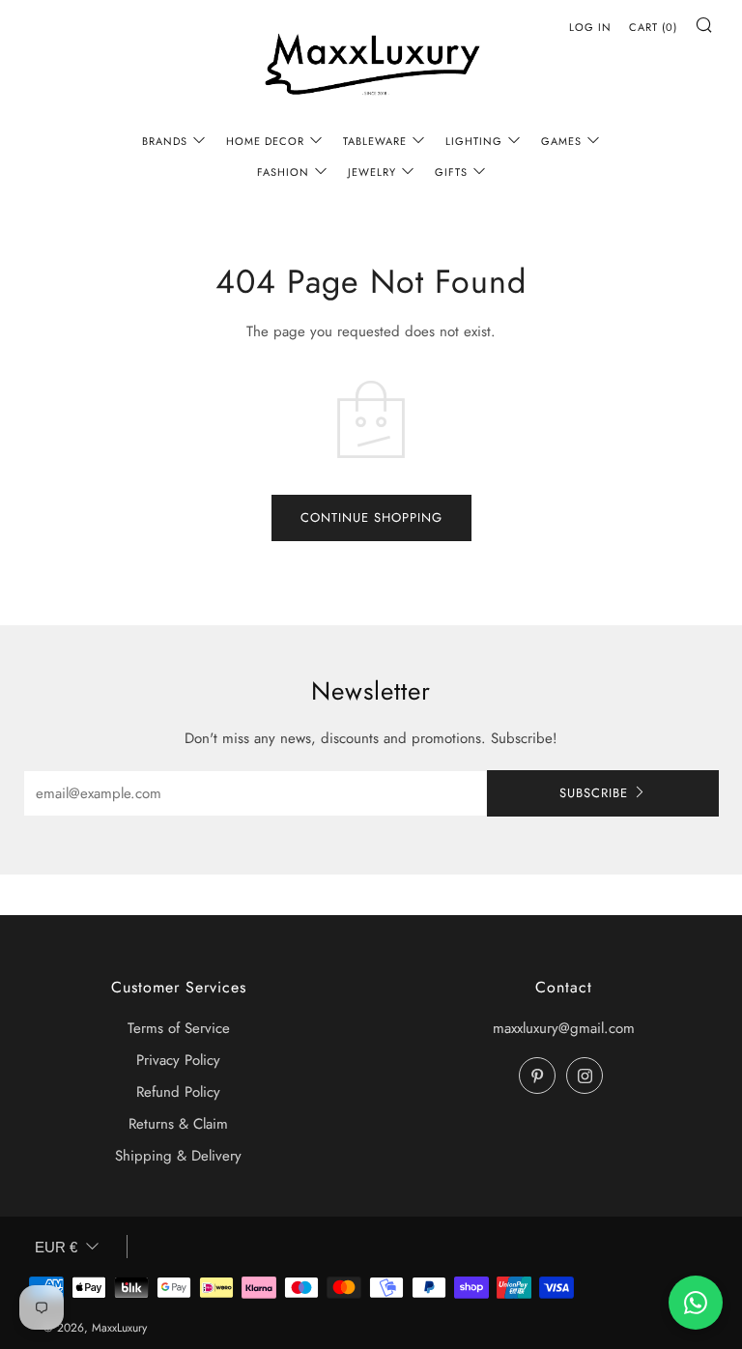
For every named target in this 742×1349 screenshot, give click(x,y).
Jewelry (372, 172)
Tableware (375, 141)
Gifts (451, 172)
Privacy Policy (178, 1060)
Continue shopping (371, 517)
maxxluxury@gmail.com (564, 1028)
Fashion (283, 172)
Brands (164, 141)
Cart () (653, 27)
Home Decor (265, 141)
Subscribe (593, 793)
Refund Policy (178, 1092)
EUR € (56, 1247)
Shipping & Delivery (178, 1155)
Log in (590, 27)
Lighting (473, 141)
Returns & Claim (178, 1123)
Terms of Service (179, 1028)
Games (561, 141)
